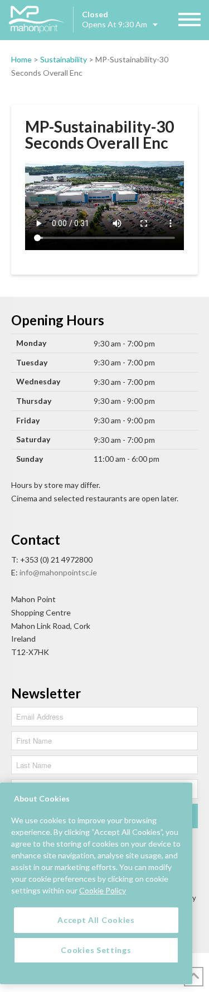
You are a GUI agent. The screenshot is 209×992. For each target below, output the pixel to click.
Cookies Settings (96, 950)
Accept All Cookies (96, 920)
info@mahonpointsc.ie (58, 572)
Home (21, 59)
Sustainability (63, 59)
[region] (96, 883)
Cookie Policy (102, 890)
